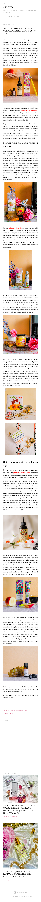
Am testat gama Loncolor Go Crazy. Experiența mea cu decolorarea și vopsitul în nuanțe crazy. (19, 809)
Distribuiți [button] (6, 710)
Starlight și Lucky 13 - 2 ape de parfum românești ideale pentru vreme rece (19, 874)
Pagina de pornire (12, 16)
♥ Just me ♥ (8, 7)
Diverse (10, 713)
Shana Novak (29, 896)
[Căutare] (36, 3)
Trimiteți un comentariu (17, 880)
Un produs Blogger (22, 892)
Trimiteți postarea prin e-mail (18, 710)
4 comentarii (14, 816)
